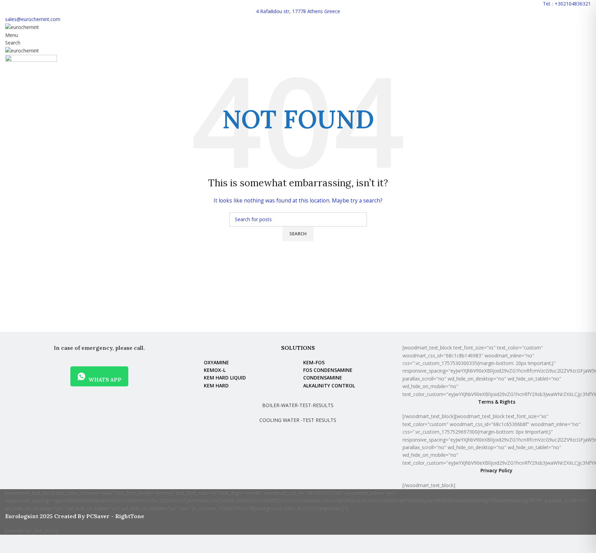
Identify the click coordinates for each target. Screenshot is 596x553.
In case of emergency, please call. (99, 347)
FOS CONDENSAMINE (327, 370)
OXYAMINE (216, 362)
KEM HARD (216, 385)
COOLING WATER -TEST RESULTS (297, 420)
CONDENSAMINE (322, 377)
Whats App (104, 379)
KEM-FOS (314, 362)
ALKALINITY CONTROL (329, 385)
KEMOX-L (215, 370)
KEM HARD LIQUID (225, 377)
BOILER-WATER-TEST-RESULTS (298, 405)
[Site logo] (22, 26)
